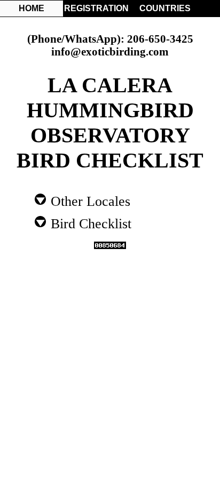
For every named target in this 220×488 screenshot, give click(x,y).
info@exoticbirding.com (110, 51)
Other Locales (88, 200)
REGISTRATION (95, 8)
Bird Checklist (89, 222)
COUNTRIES (165, 8)
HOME (31, 8)
